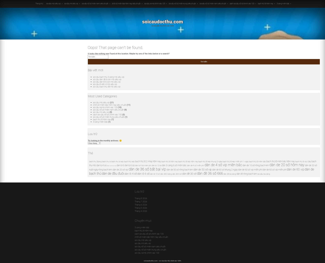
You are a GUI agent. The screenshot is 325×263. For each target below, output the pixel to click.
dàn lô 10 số (155, 174)
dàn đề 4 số (177, 174)
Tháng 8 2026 (141, 198)
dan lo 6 (120, 165)
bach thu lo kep (117, 161)
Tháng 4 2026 (141, 211)
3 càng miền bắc (283, 4)
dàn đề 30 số (189, 173)
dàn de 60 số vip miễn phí (250, 169)
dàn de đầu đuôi (113, 173)
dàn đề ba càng (229, 174)
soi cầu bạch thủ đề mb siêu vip (106, 86)
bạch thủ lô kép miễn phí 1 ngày (235, 161)
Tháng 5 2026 (141, 208)
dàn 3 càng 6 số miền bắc (174, 165)
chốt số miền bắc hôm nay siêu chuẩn (126, 4)
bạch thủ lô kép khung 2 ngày (210, 161)
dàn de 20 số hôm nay (286, 165)
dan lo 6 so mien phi (143, 165)
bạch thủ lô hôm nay (265, 4)
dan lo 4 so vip (111, 165)
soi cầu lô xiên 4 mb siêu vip (105, 84)
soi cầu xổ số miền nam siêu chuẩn (95, 4)
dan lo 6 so (129, 165)
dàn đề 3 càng (166, 174)
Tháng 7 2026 (141, 201)
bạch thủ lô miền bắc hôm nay (280, 161)
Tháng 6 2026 (141, 205)
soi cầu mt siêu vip (71, 4)
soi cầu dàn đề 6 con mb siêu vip (107, 79)
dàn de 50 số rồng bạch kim (180, 169)
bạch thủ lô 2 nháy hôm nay (148, 161)
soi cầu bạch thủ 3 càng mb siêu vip (108, 77)
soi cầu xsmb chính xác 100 (154, 4)
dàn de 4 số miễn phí (195, 165)
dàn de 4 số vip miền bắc (223, 165)
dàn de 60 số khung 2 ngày (225, 169)
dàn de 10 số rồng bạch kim (255, 165)
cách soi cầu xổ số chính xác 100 (242, 4)
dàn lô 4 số (130, 173)
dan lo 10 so (156, 165)
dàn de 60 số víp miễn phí (274, 169)
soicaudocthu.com (162, 22)
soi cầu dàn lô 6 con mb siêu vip (107, 82)
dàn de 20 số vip (120, 169)
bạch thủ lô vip (301, 161)
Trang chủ (39, 4)
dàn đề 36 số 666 (210, 173)
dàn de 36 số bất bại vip (147, 169)
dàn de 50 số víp (202, 169)
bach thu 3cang (95, 161)
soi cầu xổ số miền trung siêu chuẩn (182, 4)
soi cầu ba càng (263, 174)
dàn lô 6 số (143, 173)
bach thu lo (106, 161)
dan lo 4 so (101, 165)
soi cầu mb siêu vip (53, 4)
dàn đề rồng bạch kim (246, 174)
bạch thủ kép (129, 161)
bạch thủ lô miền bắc (257, 161)
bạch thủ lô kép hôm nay (188, 161)
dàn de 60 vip (295, 169)
